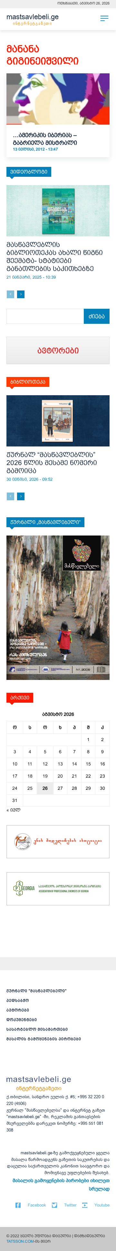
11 (29, 763)
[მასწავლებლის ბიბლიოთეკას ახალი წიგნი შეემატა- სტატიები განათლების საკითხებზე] (58, 210)
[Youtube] (84, 1205)
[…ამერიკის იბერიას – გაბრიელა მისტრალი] (58, 99)
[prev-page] (10, 294)
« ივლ (13, 810)
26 (45, 788)
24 (14, 788)
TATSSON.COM (20, 1241)
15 (88, 763)
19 (45, 776)
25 (30, 788)
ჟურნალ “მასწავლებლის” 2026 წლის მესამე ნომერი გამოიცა (51, 462)
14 (74, 763)
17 (14, 776)
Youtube (102, 1205)
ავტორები (17, 1010)
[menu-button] (104, 18)
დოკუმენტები (21, 1020)
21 (74, 776)
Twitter (70, 1205)
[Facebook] (18, 1205)
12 (45, 763)
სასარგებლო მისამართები (37, 1029)
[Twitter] (54, 1205)
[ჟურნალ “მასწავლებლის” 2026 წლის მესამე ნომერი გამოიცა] (58, 420)
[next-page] (21, 294)
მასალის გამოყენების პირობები (43, 1039)
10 (14, 763)
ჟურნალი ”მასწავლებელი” (36, 991)
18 (30, 776)
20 (60, 776)
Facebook (37, 1205)
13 (60, 763)
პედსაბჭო (17, 1000)
